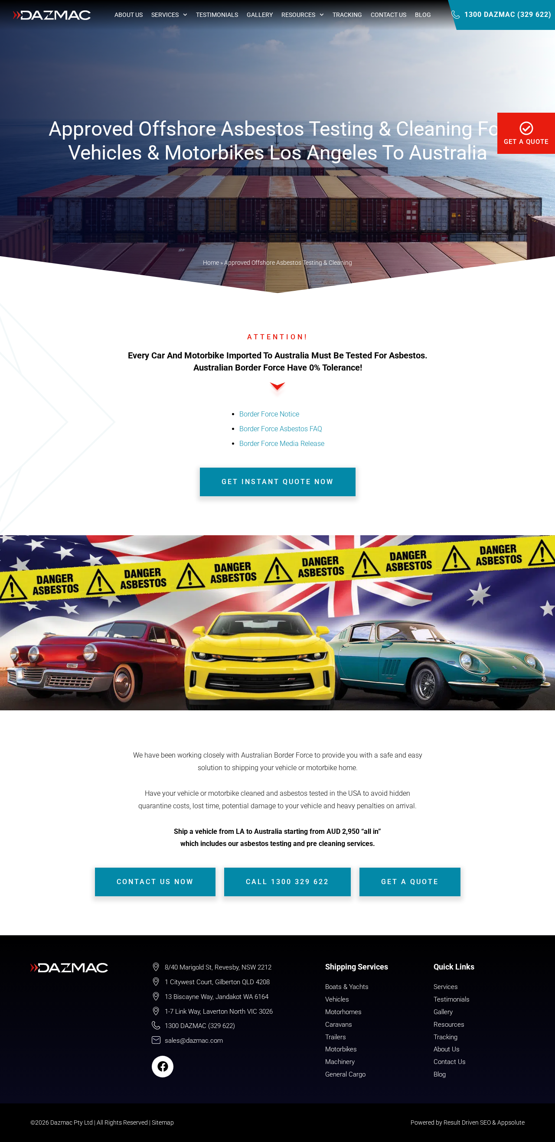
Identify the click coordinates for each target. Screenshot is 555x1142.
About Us (128, 14)
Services (165, 14)
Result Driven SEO (467, 1122)
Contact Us (388, 14)
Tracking (347, 14)
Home (211, 262)
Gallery (260, 14)
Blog (423, 14)
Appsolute (511, 1122)
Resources (298, 14)
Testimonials (217, 14)
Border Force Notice (269, 414)
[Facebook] (162, 1066)
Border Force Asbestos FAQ (280, 429)
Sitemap (163, 1122)
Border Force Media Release (281, 443)
